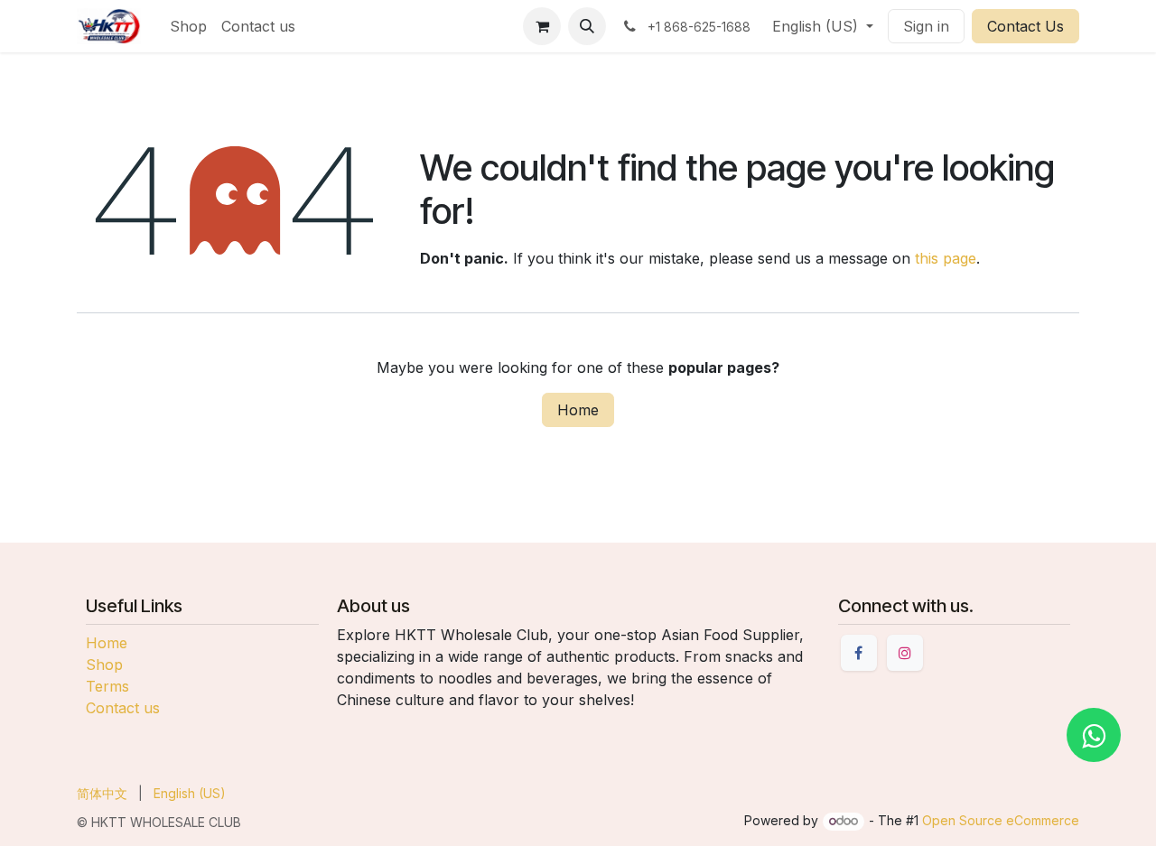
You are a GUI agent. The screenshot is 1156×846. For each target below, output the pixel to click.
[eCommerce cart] (542, 26)
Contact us (123, 708)
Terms (107, 686)
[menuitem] (188, 26)
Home (578, 410)
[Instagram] (905, 653)
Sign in (926, 26)
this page (945, 258)
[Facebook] (859, 653)
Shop (104, 664)
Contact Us (1025, 26)
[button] (587, 26)
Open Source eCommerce (1000, 820)
